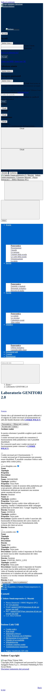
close (4, 221)
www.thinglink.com (9, 466)
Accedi (4, 33)
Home (8, 384)
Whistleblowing (12, 642)
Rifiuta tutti (21, 424)
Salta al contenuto (8, 2)
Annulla (4, 173)
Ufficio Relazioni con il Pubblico (18, 636)
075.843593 (14, 605)
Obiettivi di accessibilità (15, 640)
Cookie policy (11, 629)
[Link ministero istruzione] (12, 4)
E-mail (26, 83)
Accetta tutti (9, 427)
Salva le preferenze (20, 582)
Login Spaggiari (23, 92)
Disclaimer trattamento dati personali (15, 669)
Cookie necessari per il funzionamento (16, 455)
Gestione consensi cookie (15, 644)
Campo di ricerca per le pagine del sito (16, 360)
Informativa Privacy (13, 634)
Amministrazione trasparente (17, 647)
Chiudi (4, 108)
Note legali (10, 631)
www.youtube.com (8, 532)
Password (28, 48)
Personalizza (6, 424)
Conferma (13, 173)
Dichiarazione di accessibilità (17, 638)
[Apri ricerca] (23, 190)
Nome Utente (29, 46)
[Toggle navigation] (20, 209)
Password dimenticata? (10, 53)
